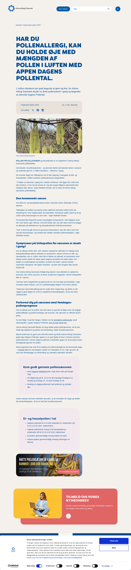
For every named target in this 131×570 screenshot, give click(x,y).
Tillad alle (114, 541)
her (28, 387)
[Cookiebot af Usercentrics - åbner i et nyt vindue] (13, 566)
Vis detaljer (106, 566)
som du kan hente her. (58, 323)
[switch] (59, 566)
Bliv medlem (63, 9)
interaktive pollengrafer (63, 320)
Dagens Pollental (39, 372)
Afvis (114, 548)
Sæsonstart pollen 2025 (32, 25)
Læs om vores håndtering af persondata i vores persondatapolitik (57, 558)
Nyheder (19, 25)
